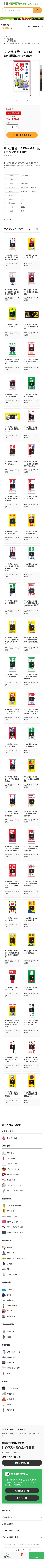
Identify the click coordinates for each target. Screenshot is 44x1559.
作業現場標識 (11, 41)
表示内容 (12, 187)
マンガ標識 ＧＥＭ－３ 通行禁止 (12, 463)
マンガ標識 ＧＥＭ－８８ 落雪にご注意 (31, 428)
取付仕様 (12, 191)
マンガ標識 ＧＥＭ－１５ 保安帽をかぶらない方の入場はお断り (31, 604)
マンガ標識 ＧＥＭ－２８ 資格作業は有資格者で (31, 814)
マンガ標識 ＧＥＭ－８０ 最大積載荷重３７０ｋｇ (12, 429)
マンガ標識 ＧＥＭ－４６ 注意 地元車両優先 (12, 1094)
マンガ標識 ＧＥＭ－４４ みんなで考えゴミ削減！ (12, 1059)
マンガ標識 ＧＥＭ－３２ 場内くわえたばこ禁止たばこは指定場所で (12, 884)
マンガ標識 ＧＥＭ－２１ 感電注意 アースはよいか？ (12, 711)
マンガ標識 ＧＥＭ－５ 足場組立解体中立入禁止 (12, 498)
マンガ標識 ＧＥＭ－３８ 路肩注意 (31, 952)
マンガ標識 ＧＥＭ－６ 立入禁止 (31, 497)
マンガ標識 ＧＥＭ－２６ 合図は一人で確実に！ (31, 779)
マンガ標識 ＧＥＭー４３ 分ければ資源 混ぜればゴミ (31, 1022)
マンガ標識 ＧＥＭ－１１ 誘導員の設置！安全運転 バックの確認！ (12, 567)
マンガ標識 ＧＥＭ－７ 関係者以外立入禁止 (31, 292)
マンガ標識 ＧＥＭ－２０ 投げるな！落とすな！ (31, 361)
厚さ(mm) (11, 203)
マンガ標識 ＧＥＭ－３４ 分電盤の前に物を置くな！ (31, 883)
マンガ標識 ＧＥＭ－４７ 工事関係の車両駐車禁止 (31, 1094)
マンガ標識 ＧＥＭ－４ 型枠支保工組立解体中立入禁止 (31, 464)
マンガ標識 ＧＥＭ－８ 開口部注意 (12, 532)
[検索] (37, 10)
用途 (11, 176)
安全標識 (10, 39)
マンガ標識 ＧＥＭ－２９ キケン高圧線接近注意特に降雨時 (12, 848)
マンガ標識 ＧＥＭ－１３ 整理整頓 (12, 602)
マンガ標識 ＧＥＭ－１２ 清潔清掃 (31, 565)
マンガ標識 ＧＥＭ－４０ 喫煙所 (31, 989)
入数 (11, 211)
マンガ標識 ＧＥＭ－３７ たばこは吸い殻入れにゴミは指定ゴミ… (12, 954)
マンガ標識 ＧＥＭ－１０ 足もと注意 (31, 532)
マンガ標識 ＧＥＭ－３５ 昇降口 (12, 919)
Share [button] (8, 219)
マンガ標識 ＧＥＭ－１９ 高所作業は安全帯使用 (31, 676)
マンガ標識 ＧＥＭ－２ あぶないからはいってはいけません (12, 257)
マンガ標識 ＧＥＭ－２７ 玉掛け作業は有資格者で (12, 814)
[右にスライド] (27, 100)
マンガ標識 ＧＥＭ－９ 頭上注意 (31, 256)
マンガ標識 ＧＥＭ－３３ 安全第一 (12, 326)
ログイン (19, 1498)
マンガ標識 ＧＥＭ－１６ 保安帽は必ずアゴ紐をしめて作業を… (12, 641)
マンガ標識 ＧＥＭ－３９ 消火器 (12, 989)
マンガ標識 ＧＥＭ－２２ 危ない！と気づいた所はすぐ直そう (31, 711)
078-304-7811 (20, 1448)
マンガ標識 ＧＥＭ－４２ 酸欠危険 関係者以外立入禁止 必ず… (12, 1023)
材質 (11, 179)
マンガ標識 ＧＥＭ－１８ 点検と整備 (12, 675)
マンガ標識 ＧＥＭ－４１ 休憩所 (31, 395)
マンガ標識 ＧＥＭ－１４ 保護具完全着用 (12, 361)
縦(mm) (12, 195)
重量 (11, 207)
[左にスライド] (16, 100)
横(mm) (12, 199)
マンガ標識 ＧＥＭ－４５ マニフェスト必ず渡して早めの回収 (31, 1059)
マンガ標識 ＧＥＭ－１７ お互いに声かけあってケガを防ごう (31, 640)
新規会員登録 (20, 1490)
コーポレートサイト (20, 1550)
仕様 (11, 183)
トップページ (6, 37)
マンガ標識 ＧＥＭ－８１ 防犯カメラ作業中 (31, 327)
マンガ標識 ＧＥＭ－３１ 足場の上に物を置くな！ (31, 848)
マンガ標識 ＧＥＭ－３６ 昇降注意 (31, 919)
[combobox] (17, 10)
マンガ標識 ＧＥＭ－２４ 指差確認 (31, 745)
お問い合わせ (20, 1463)
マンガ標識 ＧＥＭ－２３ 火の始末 (12, 745)
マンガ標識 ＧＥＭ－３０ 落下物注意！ (12, 395)
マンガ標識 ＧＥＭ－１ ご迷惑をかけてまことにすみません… (12, 292)
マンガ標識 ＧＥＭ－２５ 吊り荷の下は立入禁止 (12, 779)
